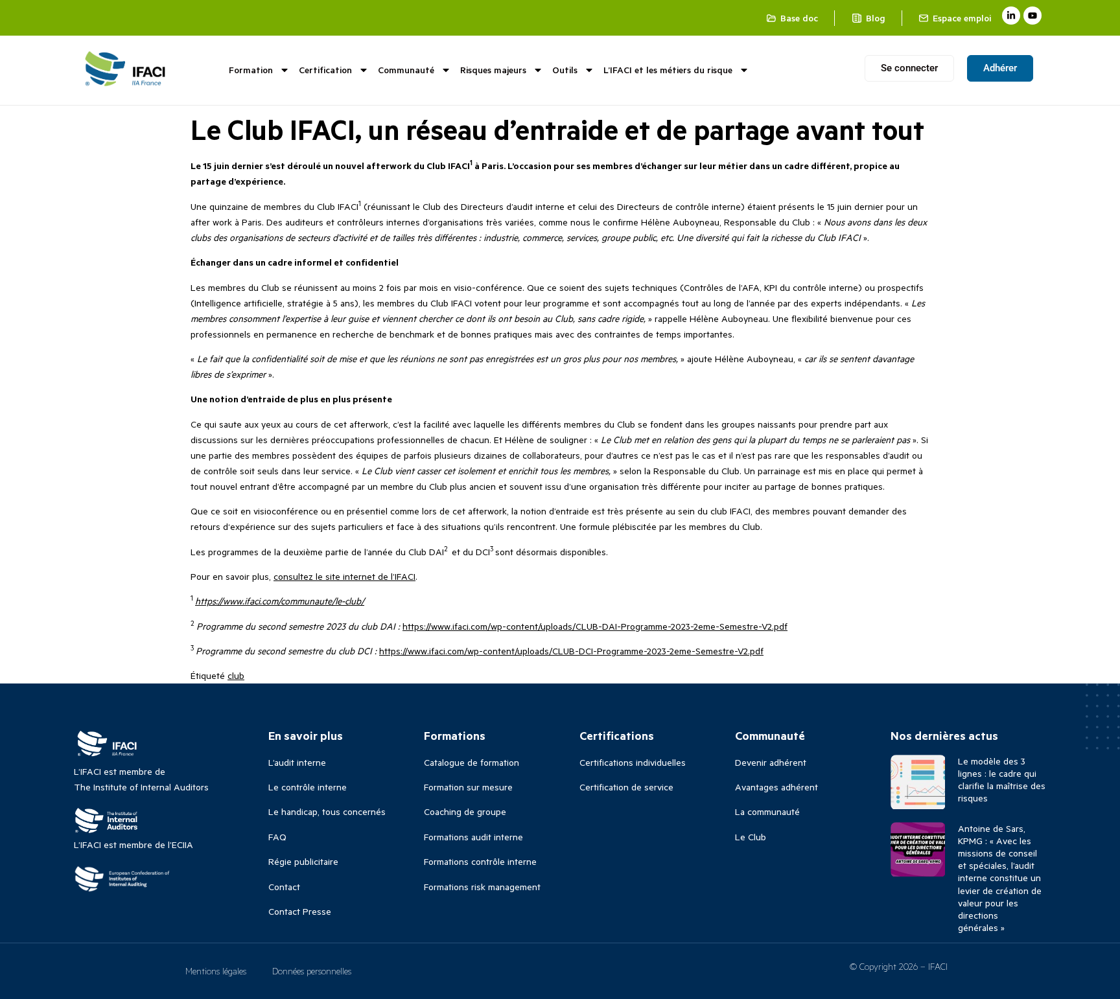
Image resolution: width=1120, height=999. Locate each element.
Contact (284, 886)
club (236, 675)
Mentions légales (215, 971)
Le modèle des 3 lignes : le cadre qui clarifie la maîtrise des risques (1001, 780)
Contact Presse (299, 911)
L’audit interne (297, 762)
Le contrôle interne (307, 787)
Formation (251, 69)
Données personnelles (311, 971)
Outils (565, 69)
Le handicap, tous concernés (327, 811)
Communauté (406, 69)
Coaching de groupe (465, 811)
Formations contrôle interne (480, 861)
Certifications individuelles (632, 762)
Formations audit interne (473, 837)
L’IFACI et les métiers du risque (667, 69)
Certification (325, 69)
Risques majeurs (493, 69)
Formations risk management (482, 886)
